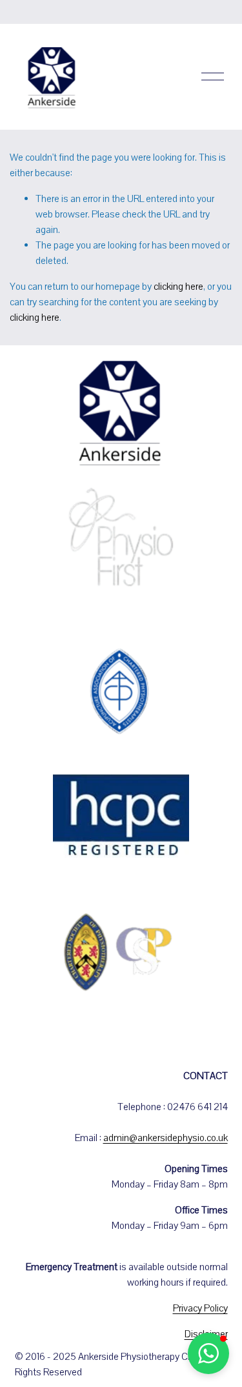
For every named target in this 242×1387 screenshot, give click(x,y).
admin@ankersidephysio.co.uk (165, 1137)
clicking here (178, 286)
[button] (208, 1353)
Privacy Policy (200, 1308)
